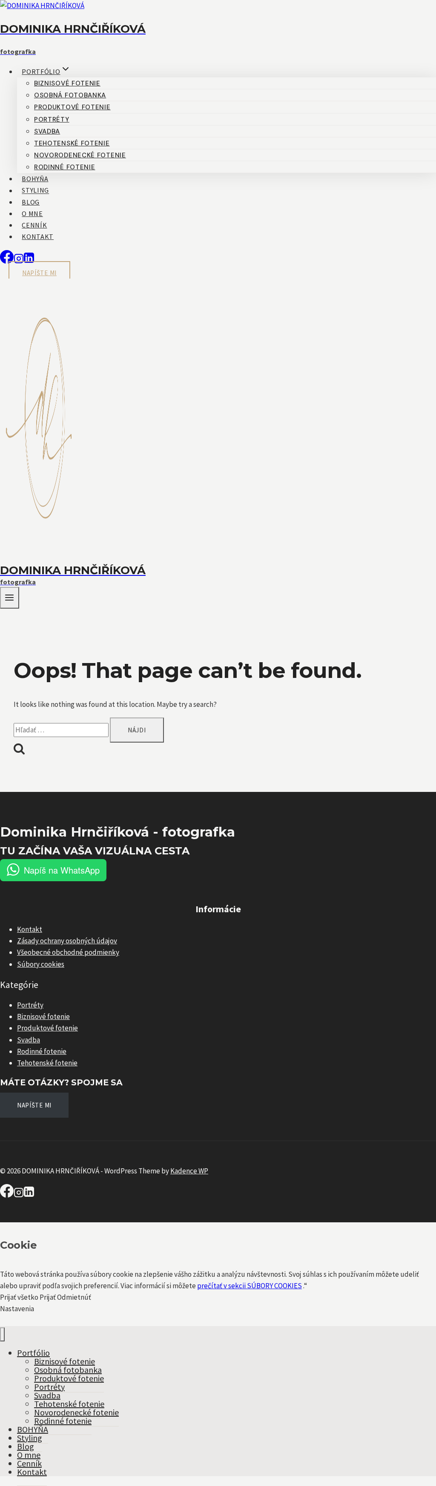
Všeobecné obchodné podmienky (68, 952)
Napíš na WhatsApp (62, 870)
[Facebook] (7, 261)
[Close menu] (2, 1334)
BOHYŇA (35, 178)
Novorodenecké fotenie (80, 155)
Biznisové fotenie (67, 83)
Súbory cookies (40, 964)
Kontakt (38, 236)
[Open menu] (9, 598)
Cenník (34, 225)
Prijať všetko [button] (19, 1297)
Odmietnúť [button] (74, 1297)
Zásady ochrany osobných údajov (67, 940)
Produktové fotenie (72, 107)
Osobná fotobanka (70, 95)
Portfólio (33, 1352)
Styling (35, 190)
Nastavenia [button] (17, 1308)
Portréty (51, 119)
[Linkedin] (29, 1195)
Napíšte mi (39, 273)
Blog (31, 202)
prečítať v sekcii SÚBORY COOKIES (249, 1285)
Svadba (47, 131)
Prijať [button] (48, 1297)
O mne (32, 213)
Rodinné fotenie (64, 167)
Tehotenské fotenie (72, 143)
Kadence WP (189, 1171)
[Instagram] (19, 1195)
